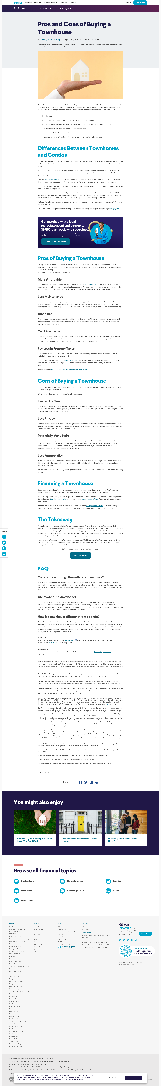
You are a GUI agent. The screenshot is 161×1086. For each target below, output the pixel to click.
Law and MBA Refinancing (17, 941)
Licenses (60, 934)
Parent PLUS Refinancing (16, 936)
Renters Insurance (14, 1006)
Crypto (11, 1034)
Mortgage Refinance (15, 984)
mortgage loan (115, 209)
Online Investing (14, 989)
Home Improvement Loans (17, 969)
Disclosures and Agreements (66, 932)
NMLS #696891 (70, 640)
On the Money (38, 949)
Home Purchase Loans (16, 981)
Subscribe (145, 934)
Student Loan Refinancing (17, 929)
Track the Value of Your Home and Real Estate (69, 369)
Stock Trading (13, 999)
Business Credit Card (15, 1046)
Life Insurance (13, 1014)
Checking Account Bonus (17, 1031)
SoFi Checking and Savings (17, 1021)
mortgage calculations (94, 506)
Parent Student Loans (15, 961)
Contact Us (37, 947)
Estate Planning (14, 1016)
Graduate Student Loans (16, 951)
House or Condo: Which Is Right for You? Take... (96, 940)
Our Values (37, 934)
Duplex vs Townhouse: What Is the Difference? (96, 947)
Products (28, 3)
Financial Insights (14, 1036)
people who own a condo (54, 180)
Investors (36, 939)
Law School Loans (14, 953)
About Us (36, 927)
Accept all (133, 1078)
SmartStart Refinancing (16, 944)
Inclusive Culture (39, 944)
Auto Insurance (13, 1011)
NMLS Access (62, 937)
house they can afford (89, 499)
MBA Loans (12, 956)
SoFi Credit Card (14, 1019)
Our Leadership (38, 929)
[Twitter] (85, 782)
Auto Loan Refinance (15, 986)
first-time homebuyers (69, 360)
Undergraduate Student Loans (18, 949)
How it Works (38, 932)
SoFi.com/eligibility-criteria (102, 652)
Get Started (140, 3)
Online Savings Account (16, 1026)
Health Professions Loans (17, 958)
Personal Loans (14, 964)
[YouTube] (136, 940)
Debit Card (12, 1029)
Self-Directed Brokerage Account (19, 991)
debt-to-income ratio (58, 499)
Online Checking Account (17, 1024)
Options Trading (14, 1001)
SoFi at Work (13, 1039)
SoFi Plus (37, 3)
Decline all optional (116, 1078)
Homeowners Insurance (16, 1009)
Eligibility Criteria (63, 939)
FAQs (35, 952)
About (73, 3)
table (108, 704)
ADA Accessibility (63, 942)
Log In (128, 3)
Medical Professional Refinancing (19, 939)
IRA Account (13, 996)
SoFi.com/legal (52, 643)
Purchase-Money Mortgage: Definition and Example (97, 945)
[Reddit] (96, 782)
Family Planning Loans (16, 971)
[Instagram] (132, 940)
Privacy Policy (78, 1079)
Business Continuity (64, 944)
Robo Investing (13, 994)
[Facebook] (80, 782)
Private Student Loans (15, 946)
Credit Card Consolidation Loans (19, 966)
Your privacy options (68, 947)
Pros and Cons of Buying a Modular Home (94, 942)
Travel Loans (13, 974)
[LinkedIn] (91, 782)
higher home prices (92, 284)
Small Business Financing (17, 1041)
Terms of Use (62, 929)
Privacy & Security (63, 927)
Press (35, 937)
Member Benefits (51, 3)
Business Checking (15, 1044)
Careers (36, 942)
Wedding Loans (14, 976)
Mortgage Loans (14, 979)
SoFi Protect (13, 1004)
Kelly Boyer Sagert (52, 39)
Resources (64, 3)
